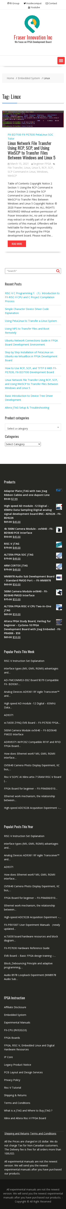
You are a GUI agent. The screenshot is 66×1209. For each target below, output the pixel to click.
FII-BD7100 (14, 134)
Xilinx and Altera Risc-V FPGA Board (25, 1118)
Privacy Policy (12, 1080)
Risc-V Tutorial (12, 1087)
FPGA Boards (12, 1037)
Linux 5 (36, 167)
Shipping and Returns (16, 1133)
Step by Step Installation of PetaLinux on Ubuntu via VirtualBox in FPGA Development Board (31, 356)
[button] (61, 60)
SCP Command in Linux (21, 171)
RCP (44, 167)
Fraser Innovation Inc (33, 37)
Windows (42, 171)
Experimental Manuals (17, 1022)
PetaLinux (41, 134)
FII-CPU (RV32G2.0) (15, 1030)
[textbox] (33, 429)
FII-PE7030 (28, 134)
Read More (17, 244)
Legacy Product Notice (17, 1064)
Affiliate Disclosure (15, 1007)
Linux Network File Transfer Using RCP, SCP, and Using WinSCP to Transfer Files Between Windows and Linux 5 (31, 150)
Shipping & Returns (15, 1095)
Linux (27, 167)
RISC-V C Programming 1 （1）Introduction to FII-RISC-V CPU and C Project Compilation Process (32, 297)
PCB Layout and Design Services (23, 1072)
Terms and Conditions (17, 1103)
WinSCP (12, 175)
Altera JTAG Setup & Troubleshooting (27, 407)
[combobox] (33, 427)
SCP (50, 167)
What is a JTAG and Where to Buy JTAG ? (28, 1110)
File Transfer (15, 167)
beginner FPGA (42, 163)
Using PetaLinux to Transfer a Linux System (31, 321)
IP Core (8, 1057)
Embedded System (15, 1015)
